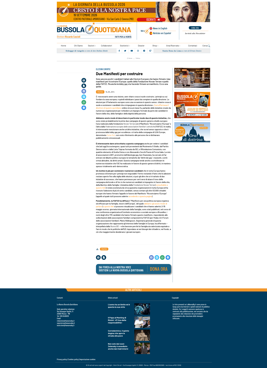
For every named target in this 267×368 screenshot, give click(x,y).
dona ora (195, 28)
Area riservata (172, 45)
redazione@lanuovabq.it (65, 321)
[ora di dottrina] (192, 132)
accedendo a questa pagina (140, 196)
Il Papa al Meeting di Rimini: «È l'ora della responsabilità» (117, 320)
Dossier (141, 45)
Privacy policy (62, 359)
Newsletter (195, 33)
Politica (138, 58)
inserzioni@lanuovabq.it (65, 325)
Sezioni (91, 45)
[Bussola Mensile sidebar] (192, 105)
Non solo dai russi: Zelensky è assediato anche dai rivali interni (118, 346)
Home (63, 45)
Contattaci (192, 45)
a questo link (108, 206)
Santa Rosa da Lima (172, 50)
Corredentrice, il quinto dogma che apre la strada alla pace (118, 333)
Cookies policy (73, 359)
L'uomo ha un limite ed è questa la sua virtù (119, 305)
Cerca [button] (205, 45)
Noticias (162, 33)
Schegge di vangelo (75, 50)
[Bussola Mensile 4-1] (192, 78)
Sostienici (124, 45)
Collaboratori (106, 45)
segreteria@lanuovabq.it (66, 323)
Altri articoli (133, 290)
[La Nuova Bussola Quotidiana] (94, 31)
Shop (154, 45)
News (160, 28)
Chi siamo (78, 45)
